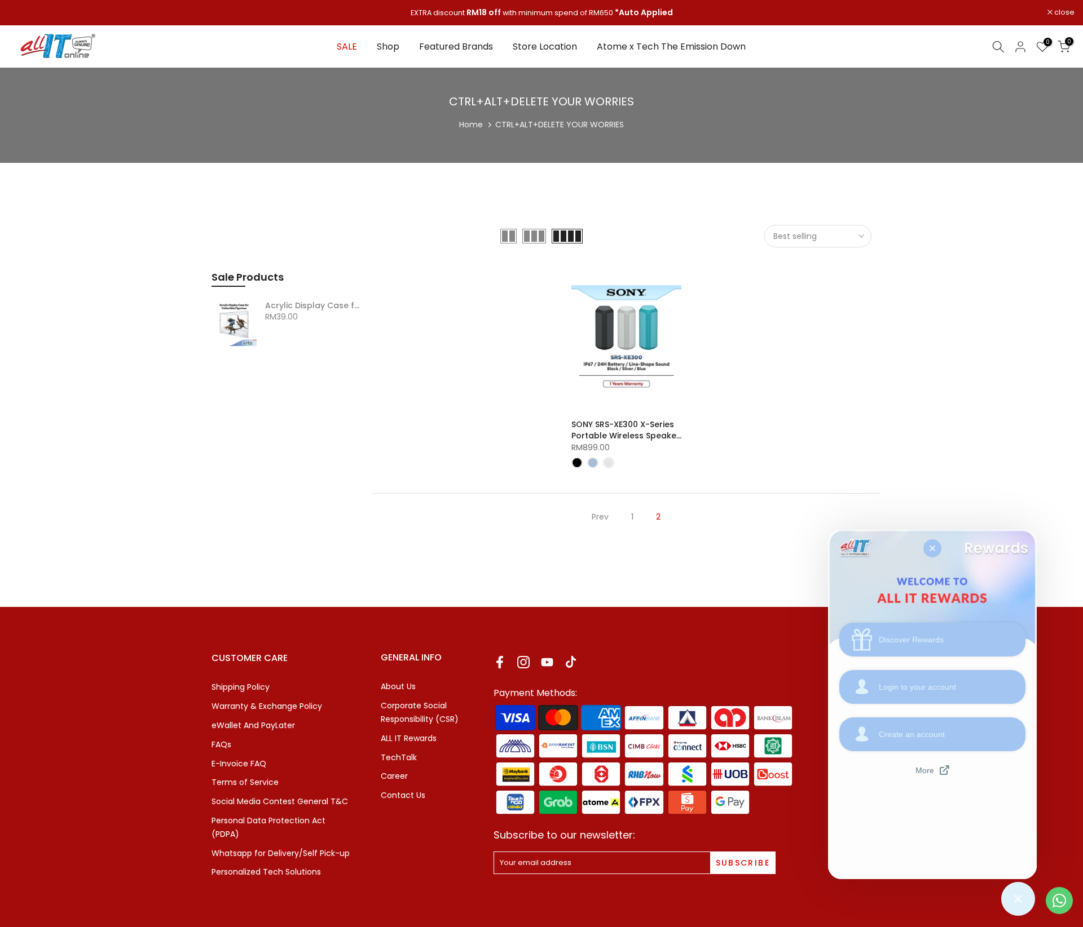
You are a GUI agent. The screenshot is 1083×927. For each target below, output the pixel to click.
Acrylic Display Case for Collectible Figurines (314, 306)
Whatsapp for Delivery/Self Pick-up (281, 853)
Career (394, 776)
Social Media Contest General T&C (280, 801)
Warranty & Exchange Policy (267, 706)
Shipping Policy (241, 687)
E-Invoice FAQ (239, 763)
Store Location (545, 46)
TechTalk (399, 757)
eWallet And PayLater (253, 725)
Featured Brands (456, 46)
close (25, 12)
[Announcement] (541, 13)
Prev (600, 516)
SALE (347, 46)
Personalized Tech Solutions (266, 871)
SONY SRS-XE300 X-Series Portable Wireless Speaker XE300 (625, 436)
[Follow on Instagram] (523, 662)
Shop (388, 46)
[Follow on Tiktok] (571, 662)
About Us (398, 686)
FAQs (221, 744)
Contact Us (403, 795)
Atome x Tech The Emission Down (671, 46)
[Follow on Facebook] (500, 662)
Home (471, 124)
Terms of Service (245, 782)
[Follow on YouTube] (547, 662)
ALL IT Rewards (409, 738)
